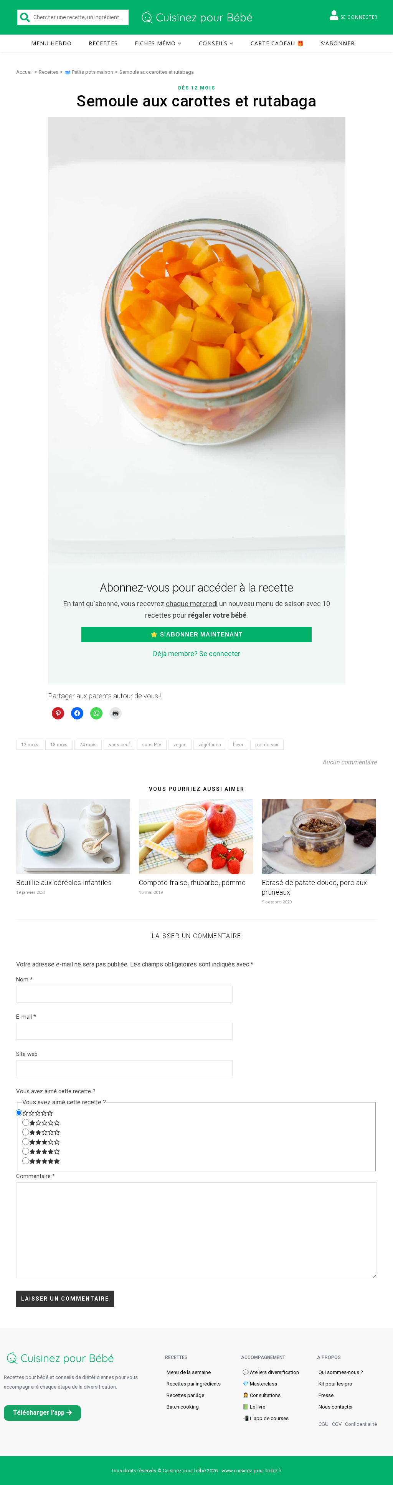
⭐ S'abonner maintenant (196, 634)
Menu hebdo (51, 43)
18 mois (59, 744)
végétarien (209, 744)
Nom (24, 979)
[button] (42, 1413)
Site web (27, 1054)
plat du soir (267, 744)
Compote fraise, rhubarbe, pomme (192, 882)
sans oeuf (119, 744)
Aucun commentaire (350, 762)
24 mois (88, 744)
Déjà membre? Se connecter (196, 654)
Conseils (213, 43)
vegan (180, 744)
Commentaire (35, 1176)
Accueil (24, 72)
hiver (238, 744)
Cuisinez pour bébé (198, 17)
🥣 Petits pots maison (88, 72)
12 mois (29, 744)
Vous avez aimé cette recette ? (56, 1091)
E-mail (26, 1016)
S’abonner (338, 43)
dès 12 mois (196, 88)
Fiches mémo (155, 43)
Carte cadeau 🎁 (277, 43)
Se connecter (359, 17)
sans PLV (152, 744)
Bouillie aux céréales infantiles (64, 882)
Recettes (103, 43)
